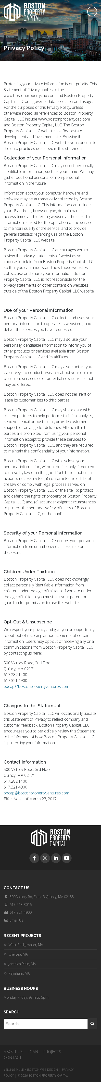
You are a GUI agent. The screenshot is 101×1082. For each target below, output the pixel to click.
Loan (32, 1051)
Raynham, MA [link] (19, 973)
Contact (13, 1057)
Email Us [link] (16, 920)
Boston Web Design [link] (42, 1070)
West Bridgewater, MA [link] (26, 944)
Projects (52, 1051)
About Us (13, 1051)
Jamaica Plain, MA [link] (22, 963)
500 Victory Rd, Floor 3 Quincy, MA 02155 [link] (42, 896)
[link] (34, 858)
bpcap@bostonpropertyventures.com (36, 686)
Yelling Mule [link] (14, 1070)
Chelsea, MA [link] (18, 954)
